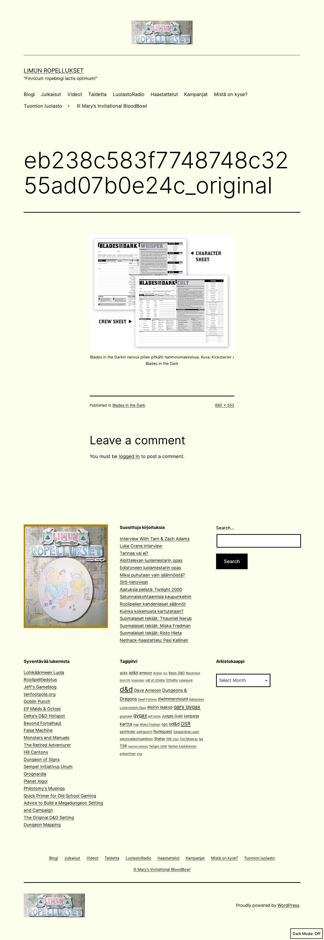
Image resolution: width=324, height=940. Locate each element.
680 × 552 (224, 405)
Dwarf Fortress (147, 699)
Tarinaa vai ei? (134, 553)
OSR (185, 724)
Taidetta (97, 94)
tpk (201, 739)
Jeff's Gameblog (40, 686)
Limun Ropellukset (53, 70)
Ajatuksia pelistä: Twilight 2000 (151, 589)
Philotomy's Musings (44, 788)
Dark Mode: (303, 933)
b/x (165, 673)
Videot (74, 94)
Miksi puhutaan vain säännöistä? (152, 575)
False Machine (38, 730)
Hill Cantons (36, 752)
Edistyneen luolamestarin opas (150, 567)
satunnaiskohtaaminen (136, 739)
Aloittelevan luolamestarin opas (151, 560)
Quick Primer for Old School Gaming (60, 795)
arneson (145, 673)
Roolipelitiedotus (40, 679)
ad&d (133, 672)
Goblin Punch (37, 701)
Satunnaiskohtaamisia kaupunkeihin (155, 596)
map (136, 724)
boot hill (125, 680)
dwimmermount (173, 698)
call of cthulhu (155, 680)
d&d (126, 689)
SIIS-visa (172, 739)
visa (139, 753)
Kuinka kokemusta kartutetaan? (151, 611)
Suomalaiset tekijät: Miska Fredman (155, 625)
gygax (140, 715)
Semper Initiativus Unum (48, 766)
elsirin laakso (159, 707)
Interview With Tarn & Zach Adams (155, 538)
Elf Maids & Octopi (42, 708)
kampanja (191, 716)
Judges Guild (172, 716)
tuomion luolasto (138, 746)
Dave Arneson (147, 690)
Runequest (162, 731)
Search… (225, 527)
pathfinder (127, 732)
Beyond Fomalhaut (42, 723)
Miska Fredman (150, 724)
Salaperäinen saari (186, 732)
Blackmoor (193, 673)
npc (165, 724)
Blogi (29, 94)
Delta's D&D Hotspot (44, 715)
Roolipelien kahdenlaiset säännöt (153, 603)
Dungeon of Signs (42, 759)
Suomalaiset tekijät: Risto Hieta (151, 632)
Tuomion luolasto (43, 106)
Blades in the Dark (128, 405)
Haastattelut (164, 94)
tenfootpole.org (40, 694)
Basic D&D (177, 673)
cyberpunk (186, 680)
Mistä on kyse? (230, 94)
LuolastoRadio (128, 94)
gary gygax (187, 707)
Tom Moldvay (189, 739)
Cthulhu (172, 680)
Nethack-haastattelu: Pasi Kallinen (154, 640)
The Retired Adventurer (47, 745)
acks (124, 672)
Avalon (157, 673)
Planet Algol (35, 781)
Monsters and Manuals (46, 737)
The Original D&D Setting (49, 817)
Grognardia (35, 773)
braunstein (137, 680)
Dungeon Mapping (42, 824)
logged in (129, 456)
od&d (174, 723)
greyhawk (126, 716)
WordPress (288, 905)
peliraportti (144, 732)
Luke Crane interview (141, 545)
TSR (123, 746)
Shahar (159, 739)
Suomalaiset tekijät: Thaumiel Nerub (156, 618)
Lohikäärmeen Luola (44, 672)
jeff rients (154, 716)
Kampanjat (196, 94)
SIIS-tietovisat (134, 582)
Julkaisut (51, 94)
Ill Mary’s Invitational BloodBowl (112, 106)
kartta (126, 723)
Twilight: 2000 (158, 746)
